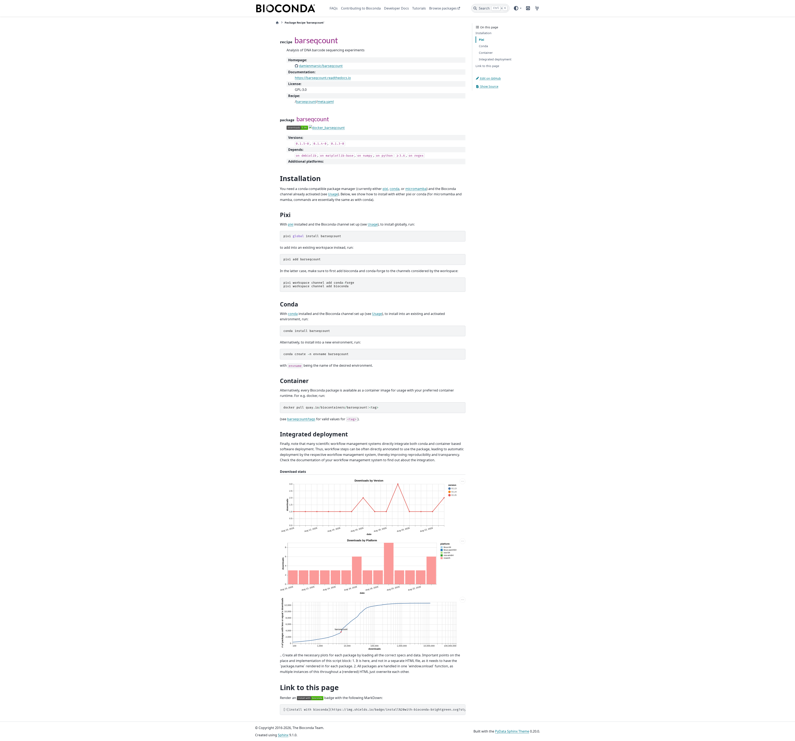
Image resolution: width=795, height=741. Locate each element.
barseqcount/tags (301, 419)
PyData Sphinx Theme (512, 731)
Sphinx (283, 735)
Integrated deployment (495, 59)
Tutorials (419, 8)
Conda (483, 46)
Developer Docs (396, 8)
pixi (385, 188)
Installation (483, 33)
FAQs (334, 8)
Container (486, 53)
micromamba (415, 188)
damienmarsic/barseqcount (321, 66)
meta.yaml (325, 101)
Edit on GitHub (490, 78)
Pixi (481, 40)
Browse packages (443, 8)
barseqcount (306, 101)
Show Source (488, 86)
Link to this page (487, 66)
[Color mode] (517, 8)
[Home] (277, 22)
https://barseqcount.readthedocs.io (323, 78)
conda (394, 188)
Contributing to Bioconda (361, 8)
